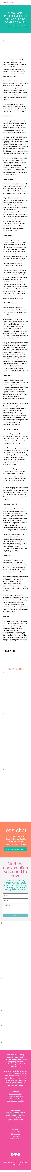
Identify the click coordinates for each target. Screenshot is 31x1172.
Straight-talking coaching (15, 1101)
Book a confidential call (15, 1120)
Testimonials (15, 1136)
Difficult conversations (15, 1096)
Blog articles (15, 1134)
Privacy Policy (15, 1164)
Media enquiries (15, 1138)
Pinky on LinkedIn (15, 1117)
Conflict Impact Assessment (15, 1115)
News (25, 26)
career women (18, 26)
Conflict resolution (15, 1099)
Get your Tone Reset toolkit (15, 1113)
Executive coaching (15, 1094)
